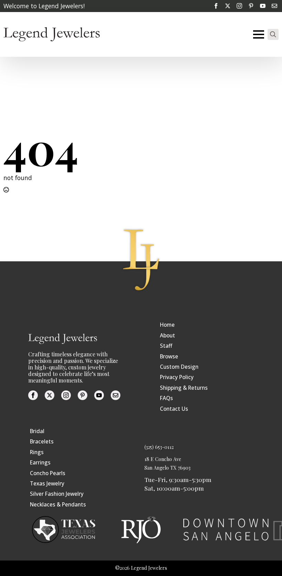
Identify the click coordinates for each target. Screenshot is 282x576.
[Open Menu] (258, 34)
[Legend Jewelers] (51, 34)
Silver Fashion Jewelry (57, 494)
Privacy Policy (177, 377)
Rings (37, 452)
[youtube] (263, 6)
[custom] (251, 6)
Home (167, 324)
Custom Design (179, 366)
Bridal (37, 431)
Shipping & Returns (184, 387)
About (167, 335)
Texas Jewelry (47, 483)
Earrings (40, 462)
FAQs (166, 398)
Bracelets (42, 441)
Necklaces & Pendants (58, 504)
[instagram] (239, 6)
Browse (169, 356)
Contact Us (174, 408)
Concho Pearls (47, 473)
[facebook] (216, 6)
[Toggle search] (273, 34)
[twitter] (228, 6)
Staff (166, 345)
